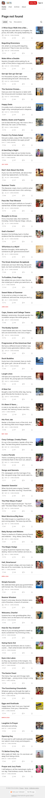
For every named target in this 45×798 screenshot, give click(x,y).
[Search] (41, 22)
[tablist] (12, 22)
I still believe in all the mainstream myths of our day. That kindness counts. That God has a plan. (17, 770)
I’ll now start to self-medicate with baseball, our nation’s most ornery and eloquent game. (17, 740)
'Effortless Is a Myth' (11, 247)
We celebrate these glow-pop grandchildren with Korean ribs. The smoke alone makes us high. (17, 586)
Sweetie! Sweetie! (9, 486)
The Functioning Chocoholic (14, 688)
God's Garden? (8, 231)
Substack (14, 796)
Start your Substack (18, 792)
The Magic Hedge (9, 547)
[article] (22, 33)
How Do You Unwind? (11, 628)
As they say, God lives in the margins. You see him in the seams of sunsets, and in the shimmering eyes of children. (17, 662)
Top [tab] (10, 22)
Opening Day (7, 736)
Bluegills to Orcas (9, 216)
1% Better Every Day (10, 751)
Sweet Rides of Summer (12, 292)
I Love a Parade (8, 455)
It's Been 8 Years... (10, 404)
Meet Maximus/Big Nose (12, 516)
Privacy (21, 788)
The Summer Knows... (11, 89)
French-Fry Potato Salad (12, 135)
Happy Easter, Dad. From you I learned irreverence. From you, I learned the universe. (15, 707)
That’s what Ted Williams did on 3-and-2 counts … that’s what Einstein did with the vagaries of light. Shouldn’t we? (17, 647)
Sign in (40, 3)
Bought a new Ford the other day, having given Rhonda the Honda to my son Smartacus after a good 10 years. (16, 393)
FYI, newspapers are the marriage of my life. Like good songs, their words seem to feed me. (17, 474)
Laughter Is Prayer (10, 723)
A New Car (6, 389)
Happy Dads (7, 104)
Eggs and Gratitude (10, 703)
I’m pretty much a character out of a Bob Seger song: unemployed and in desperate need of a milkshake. (17, 108)
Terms (26, 788)
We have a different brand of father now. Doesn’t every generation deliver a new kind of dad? (16, 347)
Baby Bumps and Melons (12, 532)
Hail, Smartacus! (9, 562)
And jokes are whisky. (9, 726)
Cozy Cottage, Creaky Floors (14, 439)
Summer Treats (8, 185)
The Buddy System (10, 328)
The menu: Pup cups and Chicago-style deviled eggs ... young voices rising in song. (17, 677)
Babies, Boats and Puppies (13, 120)
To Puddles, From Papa (12, 277)
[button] (3, 7)
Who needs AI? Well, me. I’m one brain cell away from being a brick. (17, 755)
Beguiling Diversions (11, 43)
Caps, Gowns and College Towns (16, 312)
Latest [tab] (5, 22)
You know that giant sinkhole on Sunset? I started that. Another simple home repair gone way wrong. (17, 204)
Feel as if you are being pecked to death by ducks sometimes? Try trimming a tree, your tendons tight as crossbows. (17, 631)
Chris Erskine (14, 35)
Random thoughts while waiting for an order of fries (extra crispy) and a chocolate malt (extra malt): (17, 62)
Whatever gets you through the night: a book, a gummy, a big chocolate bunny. (16, 692)
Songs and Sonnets (10, 470)
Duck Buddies (8, 358)
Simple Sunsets (8, 582)
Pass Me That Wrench (11, 201)
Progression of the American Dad (16, 343)
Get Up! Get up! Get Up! (12, 74)
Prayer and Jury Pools (11, 766)
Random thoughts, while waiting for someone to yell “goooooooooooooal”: (16, 250)
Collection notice (34, 788)
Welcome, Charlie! (10, 613)
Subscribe (33, 3)
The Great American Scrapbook (15, 262)
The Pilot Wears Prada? (12, 501)
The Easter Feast (9, 673)
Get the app (31, 792)
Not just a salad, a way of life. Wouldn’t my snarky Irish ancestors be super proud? (17, 139)
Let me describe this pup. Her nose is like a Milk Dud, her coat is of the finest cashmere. (17, 123)
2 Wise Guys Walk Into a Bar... (15, 28)
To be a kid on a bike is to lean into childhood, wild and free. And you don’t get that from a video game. (17, 296)
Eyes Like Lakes (9, 658)
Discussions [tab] (18, 22)
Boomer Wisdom (9, 597)
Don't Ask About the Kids (13, 170)
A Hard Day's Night (10, 150)
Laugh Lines (7, 374)
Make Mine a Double (10, 58)
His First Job (7, 420)
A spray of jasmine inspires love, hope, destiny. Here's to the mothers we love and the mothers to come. (17, 551)
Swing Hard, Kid (9, 643)
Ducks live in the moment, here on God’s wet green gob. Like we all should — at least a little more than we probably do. (16, 362)
